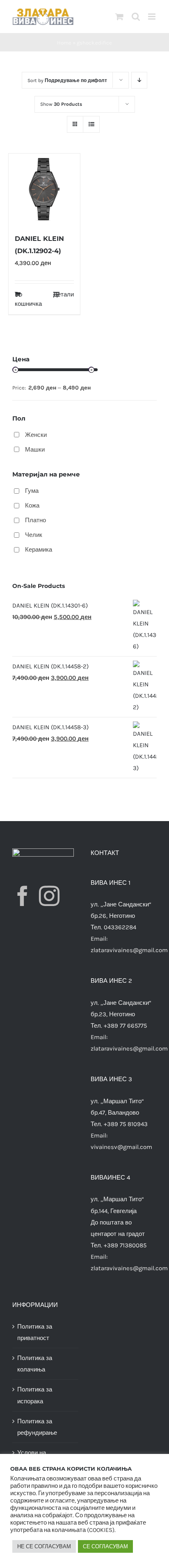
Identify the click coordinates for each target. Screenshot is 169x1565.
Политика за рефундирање (37, 1427)
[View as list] (91, 124)
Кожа (32, 505)
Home (64, 43)
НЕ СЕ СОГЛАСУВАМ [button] (44, 1546)
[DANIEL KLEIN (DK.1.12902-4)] (44, 189)
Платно (35, 520)
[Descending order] (139, 80)
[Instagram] (49, 896)
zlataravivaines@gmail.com (129, 950)
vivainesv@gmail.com (121, 1147)
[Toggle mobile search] (136, 16)
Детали (63, 294)
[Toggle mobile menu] (152, 16)
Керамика (38, 549)
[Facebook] (22, 896)
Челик (33, 535)
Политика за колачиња (34, 1363)
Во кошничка (28, 299)
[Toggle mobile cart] (119, 16)
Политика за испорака (34, 1395)
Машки (35, 449)
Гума (32, 490)
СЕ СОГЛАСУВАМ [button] (105, 1546)
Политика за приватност (34, 1332)
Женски (36, 435)
